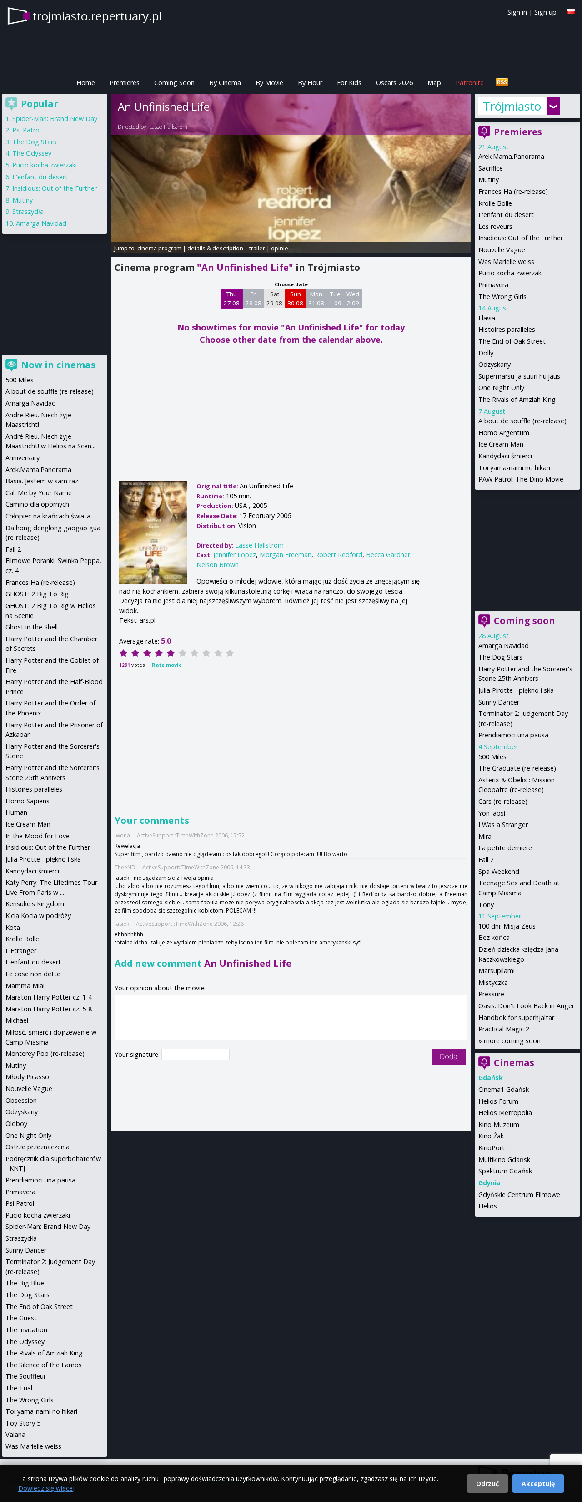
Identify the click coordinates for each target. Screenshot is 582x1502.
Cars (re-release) (502, 801)
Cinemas (514, 1062)
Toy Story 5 (22, 1423)
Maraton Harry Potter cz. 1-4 (48, 997)
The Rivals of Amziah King (517, 399)
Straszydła (28, 211)
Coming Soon (174, 82)
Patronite (470, 82)
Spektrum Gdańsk (505, 1171)
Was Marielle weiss (506, 261)
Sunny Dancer (498, 702)
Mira (485, 836)
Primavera (493, 284)
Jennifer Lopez (234, 554)
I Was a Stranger (503, 824)
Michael (16, 1020)
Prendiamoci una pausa (513, 735)
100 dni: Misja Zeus (507, 926)
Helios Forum (498, 1101)
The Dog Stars (500, 657)
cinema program (159, 248)
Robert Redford (338, 554)
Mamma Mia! (25, 985)
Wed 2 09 (352, 298)
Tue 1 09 (335, 298)
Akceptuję (538, 1483)
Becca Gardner (388, 554)
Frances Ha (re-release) (513, 191)
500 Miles (492, 756)
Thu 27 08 (232, 298)
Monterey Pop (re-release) (45, 1053)
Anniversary (22, 457)
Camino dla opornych (37, 504)
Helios (487, 1206)
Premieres (125, 82)
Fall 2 (486, 859)
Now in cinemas (58, 365)
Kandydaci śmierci (505, 456)
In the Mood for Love (37, 836)
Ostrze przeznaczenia (37, 1146)
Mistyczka (493, 982)
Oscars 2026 (394, 82)
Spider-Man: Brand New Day (54, 118)
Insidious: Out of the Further (520, 237)
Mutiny (488, 179)
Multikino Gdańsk (504, 1159)
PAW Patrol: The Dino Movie (520, 479)
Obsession (21, 1100)
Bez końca (494, 937)
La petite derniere (505, 847)
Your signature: (138, 1054)
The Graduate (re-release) (517, 768)
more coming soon (512, 1040)
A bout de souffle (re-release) (522, 420)
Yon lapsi (491, 813)
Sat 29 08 (274, 298)
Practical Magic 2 (503, 1029)
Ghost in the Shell (31, 627)
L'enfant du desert (506, 214)
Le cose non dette (32, 973)
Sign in (517, 12)
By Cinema (225, 82)
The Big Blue (24, 1283)
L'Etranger (20, 950)
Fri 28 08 (253, 298)
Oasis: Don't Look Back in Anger (526, 1005)
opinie (279, 248)
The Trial (18, 1388)
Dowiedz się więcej (46, 1488)
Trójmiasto (512, 106)
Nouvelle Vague (501, 249)
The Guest (21, 1318)
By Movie (269, 82)
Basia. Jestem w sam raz (41, 481)
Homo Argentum (503, 432)
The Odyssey (31, 153)
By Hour (310, 82)
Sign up (545, 12)
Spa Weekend (498, 871)
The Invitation (26, 1329)
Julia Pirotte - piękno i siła (516, 690)
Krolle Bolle (495, 203)
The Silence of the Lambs (43, 1364)
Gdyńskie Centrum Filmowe (519, 1194)
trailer (257, 248)
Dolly (485, 353)
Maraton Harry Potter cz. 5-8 (48, 1009)
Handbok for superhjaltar (516, 1017)
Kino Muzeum (498, 1124)
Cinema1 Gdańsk (503, 1089)
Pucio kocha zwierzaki (510, 273)
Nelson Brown (217, 564)
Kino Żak (491, 1136)
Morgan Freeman (285, 554)
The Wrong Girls (502, 296)
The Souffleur (25, 1376)
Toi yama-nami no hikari (514, 467)
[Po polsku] (571, 11)
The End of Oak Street (512, 341)
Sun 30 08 (295, 298)
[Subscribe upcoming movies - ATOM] (502, 82)
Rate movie (167, 664)
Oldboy (16, 1123)
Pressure (491, 993)
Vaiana (15, 1434)
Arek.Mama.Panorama (511, 156)
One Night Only (501, 387)
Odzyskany (494, 364)
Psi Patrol (26, 130)
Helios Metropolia (505, 1112)
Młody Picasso (27, 1076)
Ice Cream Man (500, 444)
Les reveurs (495, 226)
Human (16, 812)
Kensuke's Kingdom (34, 903)
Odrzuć (487, 1483)
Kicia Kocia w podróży (38, 915)
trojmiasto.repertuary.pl (97, 16)
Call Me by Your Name (38, 492)
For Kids (349, 82)
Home (85, 82)
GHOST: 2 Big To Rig (37, 593)
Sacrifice (490, 168)
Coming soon (524, 620)
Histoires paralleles (506, 329)
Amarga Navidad (503, 645)
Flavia (486, 318)
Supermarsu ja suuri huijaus (519, 376)
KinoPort (491, 1147)
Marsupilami (496, 970)
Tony (486, 904)
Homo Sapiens (27, 801)
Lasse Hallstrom (168, 127)
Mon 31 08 (316, 298)
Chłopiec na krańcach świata (47, 516)
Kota (12, 927)
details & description (215, 248)
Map (434, 82)
